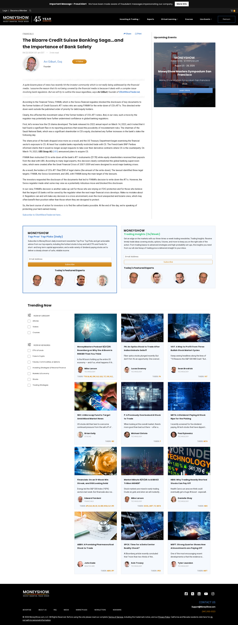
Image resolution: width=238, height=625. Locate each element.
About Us (42, 610)
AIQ (91, 377)
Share (128, 34)
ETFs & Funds (38, 350)
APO (87, 506)
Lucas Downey (138, 368)
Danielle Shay (185, 498)
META (205, 441)
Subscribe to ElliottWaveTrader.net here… (42, 215)
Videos (35, 327)
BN (94, 506)
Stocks (35, 379)
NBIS (205, 506)
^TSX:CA (86, 377)
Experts (150, 19)
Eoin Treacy (137, 563)
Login (5, 10)
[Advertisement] (184, 131)
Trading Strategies (40, 385)
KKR (102, 506)
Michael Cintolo (139, 433)
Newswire (117, 610)
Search (60, 11)
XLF (109, 506)
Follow (80, 61)
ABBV (109, 571)
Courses (189, 19)
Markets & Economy (41, 373)
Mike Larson (90, 368)
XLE (111, 377)
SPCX (159, 571)
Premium (226, 19)
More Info (182, 3)
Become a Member (18, 10)
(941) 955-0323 (208, 611)
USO (108, 377)
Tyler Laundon (185, 563)
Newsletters (100, 610)
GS (99, 506)
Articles (36, 321)
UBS (55, 151)
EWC (94, 377)
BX (96, 506)
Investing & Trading (129, 19)
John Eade (89, 563)
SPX (112, 506)
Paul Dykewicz (185, 433)
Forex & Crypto (39, 356)
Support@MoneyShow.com (203, 607)
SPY (112, 571)
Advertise (27, 610)
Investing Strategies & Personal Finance (49, 367)
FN (160, 377)
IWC (113, 441)
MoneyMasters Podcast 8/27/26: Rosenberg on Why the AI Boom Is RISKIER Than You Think (94, 350)
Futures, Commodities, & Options (46, 362)
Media (66, 610)
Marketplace (81, 610)
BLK (90, 506)
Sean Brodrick (185, 368)
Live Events (205, 19)
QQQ (101, 377)
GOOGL (146, 506)
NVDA (106, 506)
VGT (206, 377)
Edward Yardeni (92, 498)
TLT (105, 377)
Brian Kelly (90, 433)
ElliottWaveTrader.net (129, 92)
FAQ (55, 610)
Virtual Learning (169, 19)
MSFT (151, 506)
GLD (97, 377)
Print (139, 34)
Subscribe (70, 264)
